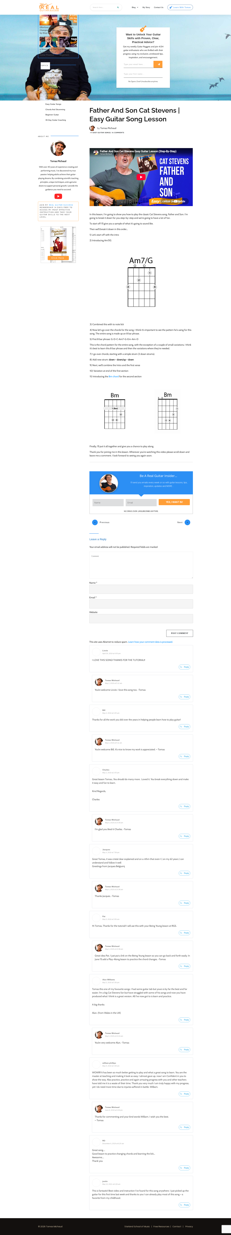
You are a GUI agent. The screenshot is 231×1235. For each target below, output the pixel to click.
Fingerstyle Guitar (53, 99)
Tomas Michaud (108, 128)
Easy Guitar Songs (102, 133)
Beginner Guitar (52, 115)
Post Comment (179, 633)
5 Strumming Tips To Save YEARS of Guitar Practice (48, 52)
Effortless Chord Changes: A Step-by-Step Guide (48, 30)
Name (93, 582)
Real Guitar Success (61, 205)
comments (118, 133)
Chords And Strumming (55, 109)
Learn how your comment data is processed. (150, 641)
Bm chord (114, 376)
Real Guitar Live (52, 78)
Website (93, 612)
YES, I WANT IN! (174, 502)
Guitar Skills (50, 93)
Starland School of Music (137, 1226)
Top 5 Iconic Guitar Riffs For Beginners (66, 52)
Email (93, 597)
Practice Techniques (53, 83)
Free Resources (161, 1226)
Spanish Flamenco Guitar (56, 72)
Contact (176, 1226)
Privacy (189, 1226)
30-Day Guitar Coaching (55, 120)
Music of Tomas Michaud (55, 88)
